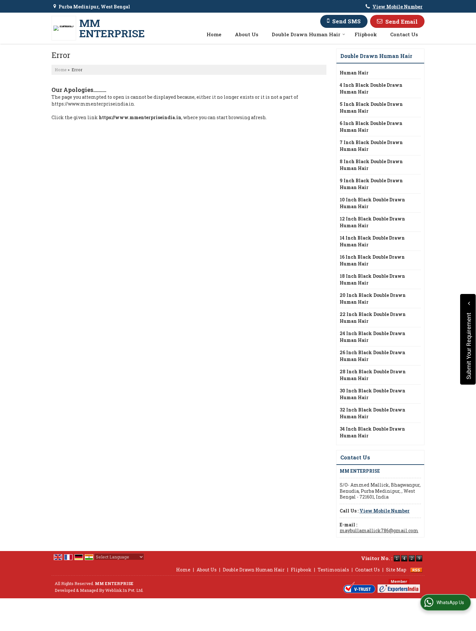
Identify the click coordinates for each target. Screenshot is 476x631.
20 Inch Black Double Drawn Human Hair (373, 298)
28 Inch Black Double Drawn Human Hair (373, 374)
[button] (397, 7)
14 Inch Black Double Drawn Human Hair (372, 241)
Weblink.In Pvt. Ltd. (124, 590)
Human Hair (354, 73)
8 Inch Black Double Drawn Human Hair (371, 164)
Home (214, 34)
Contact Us (404, 34)
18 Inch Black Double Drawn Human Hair (372, 279)
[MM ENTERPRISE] (65, 28)
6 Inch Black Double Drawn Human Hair (371, 126)
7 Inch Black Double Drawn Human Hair (371, 145)
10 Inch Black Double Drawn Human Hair (372, 203)
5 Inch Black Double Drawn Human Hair (371, 107)
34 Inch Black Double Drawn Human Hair (372, 432)
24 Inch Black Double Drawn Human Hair (372, 336)
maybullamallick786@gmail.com (379, 530)
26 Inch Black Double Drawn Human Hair (372, 355)
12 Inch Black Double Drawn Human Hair (372, 222)
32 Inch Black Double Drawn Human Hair (372, 413)
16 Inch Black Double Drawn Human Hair (372, 260)
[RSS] (416, 570)
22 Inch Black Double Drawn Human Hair (373, 317)
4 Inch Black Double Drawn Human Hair (371, 88)
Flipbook (366, 34)
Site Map (396, 570)
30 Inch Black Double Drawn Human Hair (372, 394)
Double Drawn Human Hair (306, 34)
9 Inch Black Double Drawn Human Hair (371, 183)
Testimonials (333, 570)
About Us (246, 34)
